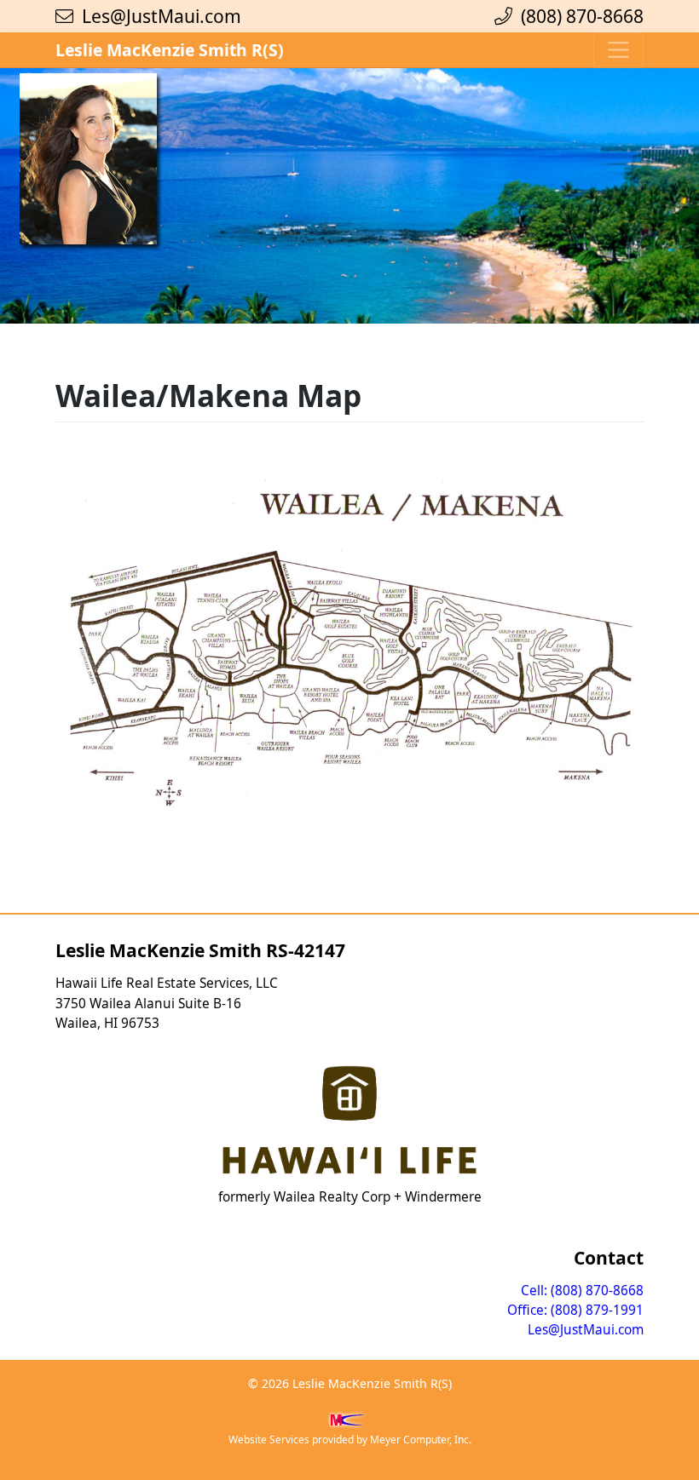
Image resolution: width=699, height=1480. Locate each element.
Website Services (268, 1439)
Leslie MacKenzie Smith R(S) (169, 49)
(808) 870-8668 (578, 15)
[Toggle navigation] (618, 50)
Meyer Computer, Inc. (420, 1439)
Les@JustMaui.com (161, 15)
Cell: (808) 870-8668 (582, 1290)
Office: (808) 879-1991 (575, 1310)
